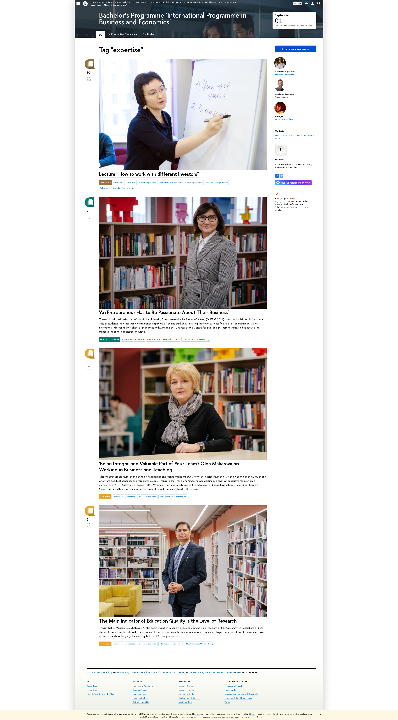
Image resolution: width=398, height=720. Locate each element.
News (239, 672)
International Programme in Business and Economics (211, 672)
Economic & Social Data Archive (238, 698)
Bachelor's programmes (125, 672)
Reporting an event (194, 182)
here (197, 714)
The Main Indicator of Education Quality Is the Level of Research (168, 620)
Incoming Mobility (140, 698)
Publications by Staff (233, 686)
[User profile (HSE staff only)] (312, 3)
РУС (295, 3)
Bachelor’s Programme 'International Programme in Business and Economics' (172, 18)
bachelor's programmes (217, 182)
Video (227, 702)
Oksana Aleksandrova (284, 119)
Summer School (139, 690)
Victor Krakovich (282, 97)
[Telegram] (281, 176)
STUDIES (137, 681)
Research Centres (186, 686)
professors (118, 182)
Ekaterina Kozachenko (284, 74)
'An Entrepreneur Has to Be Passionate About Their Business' (164, 312)
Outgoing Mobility (140, 702)
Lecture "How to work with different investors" (149, 173)
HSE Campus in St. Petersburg (196, 339)
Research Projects (186, 690)
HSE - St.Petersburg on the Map (100, 694)
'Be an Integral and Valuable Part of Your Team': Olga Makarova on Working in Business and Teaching (169, 466)
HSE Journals (230, 690)
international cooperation (171, 643)
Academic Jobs (185, 702)
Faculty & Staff (93, 690)
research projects (171, 339)
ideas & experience (148, 182)
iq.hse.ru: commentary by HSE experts (241, 694)
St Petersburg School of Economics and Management (119, 188)
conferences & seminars (171, 182)
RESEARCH (184, 681)
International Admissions (295, 49)
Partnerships (92, 686)
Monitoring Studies (186, 694)
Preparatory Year (139, 694)
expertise (131, 182)
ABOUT (91, 681)
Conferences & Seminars (189, 698)
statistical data (153, 339)
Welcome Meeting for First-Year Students (293, 25)
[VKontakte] (277, 176)
